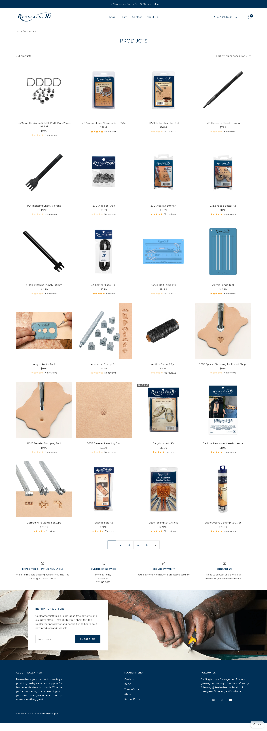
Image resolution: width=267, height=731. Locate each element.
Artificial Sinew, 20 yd (163, 364)
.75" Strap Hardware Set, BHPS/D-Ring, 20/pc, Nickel (44, 125)
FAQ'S (127, 684)
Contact (137, 16)
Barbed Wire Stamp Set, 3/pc (44, 522)
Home (19, 31)
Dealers (129, 679)
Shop (112, 16)
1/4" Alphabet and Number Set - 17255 (103, 123)
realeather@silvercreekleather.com (224, 578)
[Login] (242, 17)
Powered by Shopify (47, 713)
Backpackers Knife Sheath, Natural (223, 443)
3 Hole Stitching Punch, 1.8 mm (44, 284)
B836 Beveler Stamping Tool (104, 443)
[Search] (236, 17)
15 (146, 544)
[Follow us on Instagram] (213, 700)
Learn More (153, 4)
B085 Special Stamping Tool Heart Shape (223, 364)
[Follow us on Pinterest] (222, 700)
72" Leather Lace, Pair (103, 284)
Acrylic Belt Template (163, 284)
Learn (124, 16)
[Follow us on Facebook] (205, 700)
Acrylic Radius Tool (44, 364)
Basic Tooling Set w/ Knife (163, 522)
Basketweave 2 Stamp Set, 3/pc (223, 522)
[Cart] (249, 17)
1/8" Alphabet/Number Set (163, 123)
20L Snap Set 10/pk (104, 205)
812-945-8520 (224, 17)
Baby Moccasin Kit (163, 443)
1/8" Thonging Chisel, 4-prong (44, 205)
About (128, 694)
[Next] (155, 545)
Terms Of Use (132, 689)
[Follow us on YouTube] (230, 700)
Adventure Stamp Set (104, 364)
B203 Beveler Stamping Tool (44, 443)
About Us (152, 16)
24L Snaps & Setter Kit (223, 205)
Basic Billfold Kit (103, 522)
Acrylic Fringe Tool (223, 284)
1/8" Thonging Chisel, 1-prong (223, 123)
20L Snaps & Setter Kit (163, 205)
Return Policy (132, 699)
